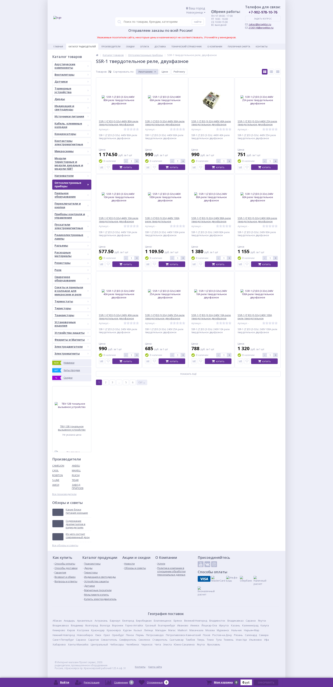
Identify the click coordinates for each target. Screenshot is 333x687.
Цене (165, 71)
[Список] (271, 71)
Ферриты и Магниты (70, 339)
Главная (58, 46)
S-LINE (55, 480)
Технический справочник (186, 46)
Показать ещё (188, 373)
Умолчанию (145, 71)
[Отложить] (108, 167)
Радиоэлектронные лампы (69, 236)
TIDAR (75, 480)
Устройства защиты (70, 333)
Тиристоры (63, 308)
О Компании (214, 46)
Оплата (144, 46)
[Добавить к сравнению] (101, 167)
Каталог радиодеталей (82, 46)
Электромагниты (67, 353)
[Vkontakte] (207, 564)
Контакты (261, 46)
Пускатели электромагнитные (69, 226)
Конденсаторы (65, 134)
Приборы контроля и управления (70, 215)
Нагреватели (64, 175)
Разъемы (61, 245)
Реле (58, 270)
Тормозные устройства (63, 90)
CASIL (55, 470)
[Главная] (97, 55)
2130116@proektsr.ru (261, 27)
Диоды (60, 99)
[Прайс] (278, 71)
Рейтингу (179, 71)
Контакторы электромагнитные (69, 142)
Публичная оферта (239, 46)
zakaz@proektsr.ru (260, 24)
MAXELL (76, 470)
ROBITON (57, 475)
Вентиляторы (64, 74)
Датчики (61, 81)
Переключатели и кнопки (68, 205)
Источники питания (69, 116)
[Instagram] (214, 564)
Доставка (160, 46)
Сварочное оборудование (65, 278)
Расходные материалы (63, 254)
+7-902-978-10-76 (263, 12)
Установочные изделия (65, 323)
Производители (110, 46)
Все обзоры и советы (65, 545)
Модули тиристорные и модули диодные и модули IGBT (69, 163)
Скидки (130, 46)
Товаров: (101, 71)
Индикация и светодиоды (64, 107)
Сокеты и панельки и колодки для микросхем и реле (69, 290)
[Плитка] (264, 71)
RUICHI (76, 475)
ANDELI (76, 465)
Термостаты (64, 301)
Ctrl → (141, 382)
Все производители (64, 494)
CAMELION (58, 465)
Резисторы (63, 263)
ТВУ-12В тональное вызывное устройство (72, 428)
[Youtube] (201, 564)
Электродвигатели (69, 346)
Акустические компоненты (65, 65)
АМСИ (55, 485)
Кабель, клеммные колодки (68, 125)
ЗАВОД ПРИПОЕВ (77, 486)
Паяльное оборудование (65, 194)
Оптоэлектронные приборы (68, 184)
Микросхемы (64, 151)
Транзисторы (64, 315)
